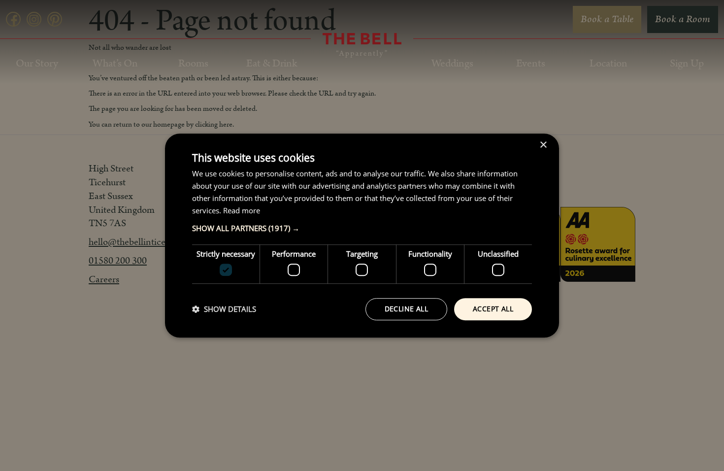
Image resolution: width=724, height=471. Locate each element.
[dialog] (362, 235)
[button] (362, 228)
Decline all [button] (406, 308)
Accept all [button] (493, 308)
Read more (241, 210)
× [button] (543, 145)
